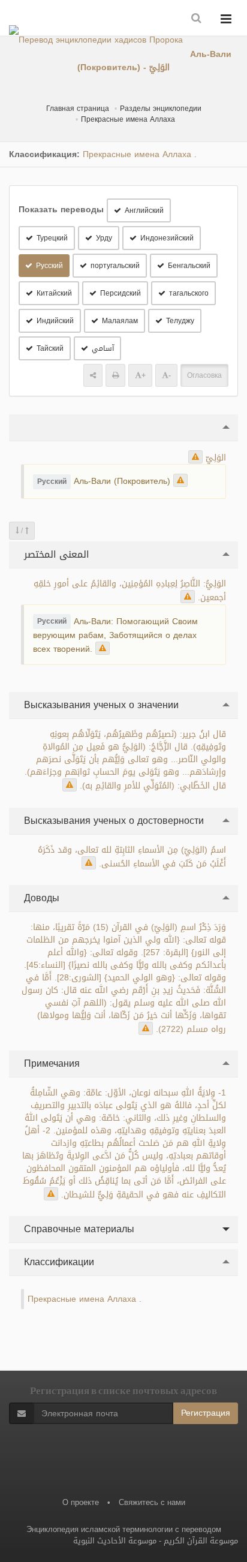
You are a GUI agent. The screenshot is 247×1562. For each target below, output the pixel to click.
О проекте (80, 1502)
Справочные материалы (77, 1229)
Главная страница (77, 108)
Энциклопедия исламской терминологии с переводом (123, 1529)
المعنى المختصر (55, 554)
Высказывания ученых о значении (100, 705)
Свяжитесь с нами (152, 1502)
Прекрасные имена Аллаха (128, 119)
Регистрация (205, 1413)
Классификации (57, 1262)
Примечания (50, 1063)
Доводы (40, 898)
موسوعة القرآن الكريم (201, 1540)
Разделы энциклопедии (160, 108)
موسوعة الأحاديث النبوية (114, 1540)
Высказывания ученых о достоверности (112, 820)
